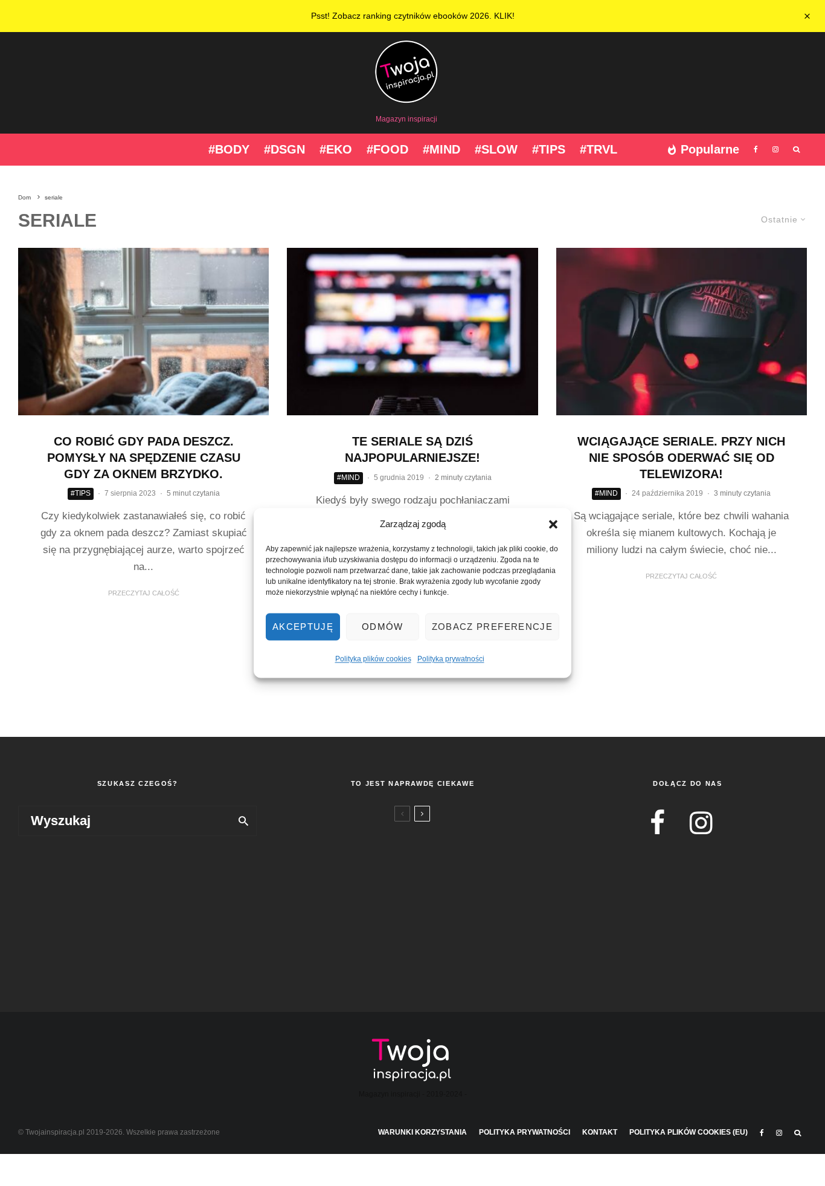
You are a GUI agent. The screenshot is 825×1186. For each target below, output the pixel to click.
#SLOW (496, 149)
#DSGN (284, 149)
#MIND (441, 149)
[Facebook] (755, 150)
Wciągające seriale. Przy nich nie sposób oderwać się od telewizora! (681, 457)
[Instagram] (775, 150)
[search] (243, 820)
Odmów (382, 627)
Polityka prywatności (450, 659)
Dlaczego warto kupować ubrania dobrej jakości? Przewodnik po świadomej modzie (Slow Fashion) (433, 898)
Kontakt (599, 1132)
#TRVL (598, 149)
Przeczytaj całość (143, 593)
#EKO (335, 149)
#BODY (228, 149)
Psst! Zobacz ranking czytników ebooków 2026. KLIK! (413, 16)
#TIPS (548, 149)
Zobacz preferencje (492, 627)
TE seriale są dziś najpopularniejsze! (412, 449)
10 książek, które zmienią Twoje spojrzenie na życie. (433, 950)
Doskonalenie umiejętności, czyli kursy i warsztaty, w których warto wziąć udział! (432, 836)
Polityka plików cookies (373, 659)
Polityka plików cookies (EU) (688, 1132)
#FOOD (387, 149)
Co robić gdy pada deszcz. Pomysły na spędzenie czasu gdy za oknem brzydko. (143, 457)
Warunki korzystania (422, 1132)
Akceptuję (302, 627)
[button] (553, 525)
